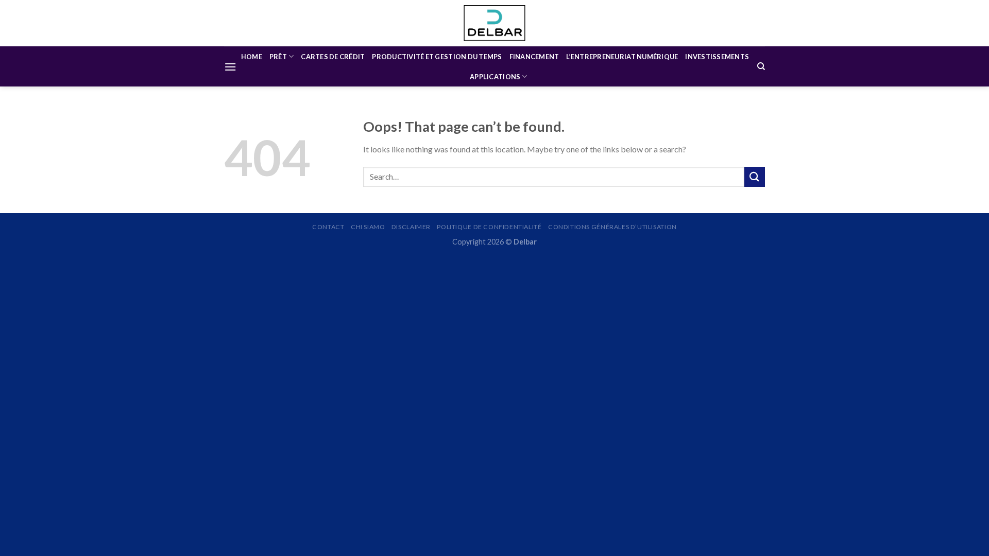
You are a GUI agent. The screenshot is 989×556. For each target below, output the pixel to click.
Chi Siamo (368, 227)
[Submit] (754, 177)
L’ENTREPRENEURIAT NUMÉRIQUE (622, 57)
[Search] (761, 66)
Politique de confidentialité (489, 227)
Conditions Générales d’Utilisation (612, 227)
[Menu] (230, 66)
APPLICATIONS (495, 77)
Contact (328, 227)
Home (251, 57)
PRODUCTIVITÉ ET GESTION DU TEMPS (437, 57)
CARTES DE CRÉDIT (333, 57)
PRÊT (278, 57)
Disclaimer (411, 227)
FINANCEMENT (534, 57)
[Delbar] (494, 23)
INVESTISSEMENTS (717, 57)
